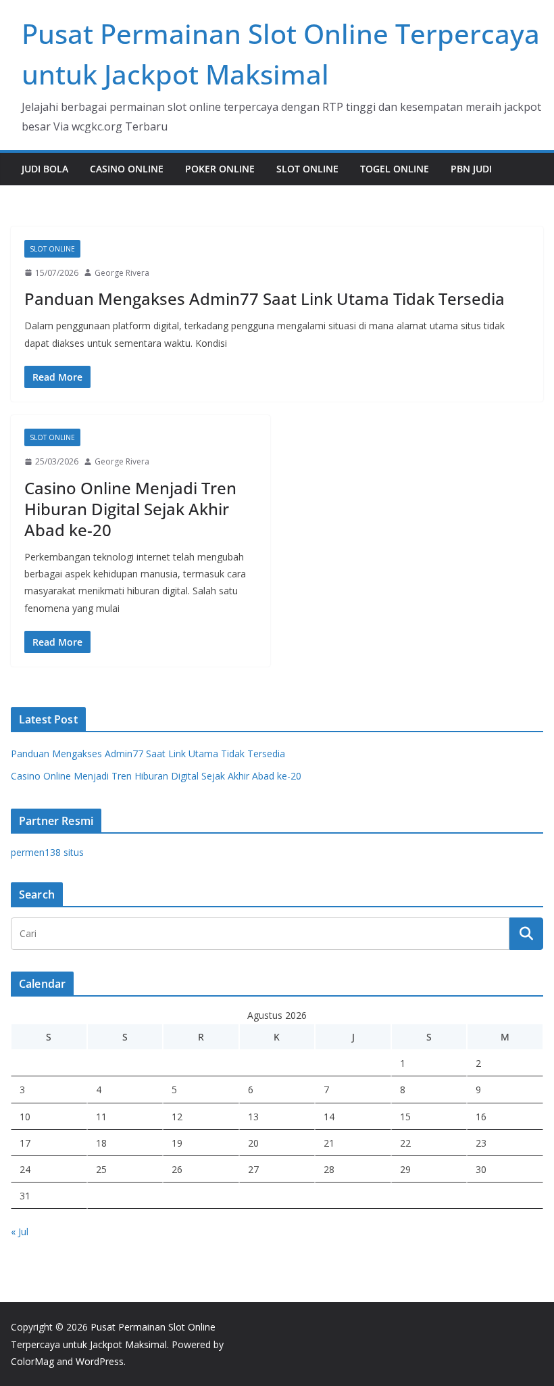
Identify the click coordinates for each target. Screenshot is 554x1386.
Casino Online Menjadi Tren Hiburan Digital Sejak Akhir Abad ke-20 (130, 509)
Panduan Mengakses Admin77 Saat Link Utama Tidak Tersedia (264, 298)
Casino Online (126, 168)
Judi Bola (45, 168)
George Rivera (122, 273)
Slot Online (307, 168)
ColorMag (32, 1361)
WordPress (100, 1361)
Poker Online (220, 168)
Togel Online (394, 168)
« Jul (19, 1231)
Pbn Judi (471, 168)
